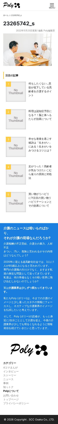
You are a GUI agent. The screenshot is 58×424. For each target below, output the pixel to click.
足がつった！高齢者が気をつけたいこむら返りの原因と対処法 (40, 172)
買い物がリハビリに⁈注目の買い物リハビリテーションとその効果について (40, 199)
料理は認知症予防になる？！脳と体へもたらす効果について (40, 114)
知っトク (8, 387)
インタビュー (11, 371)
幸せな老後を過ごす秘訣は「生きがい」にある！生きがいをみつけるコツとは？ (40, 144)
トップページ (11, 399)
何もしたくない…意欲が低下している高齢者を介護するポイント (40, 89)
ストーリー (9, 375)
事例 (5, 383)
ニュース (8, 379)
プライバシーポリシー (16, 403)
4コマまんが (10, 367)
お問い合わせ (11, 395)
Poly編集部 (49, 30)
